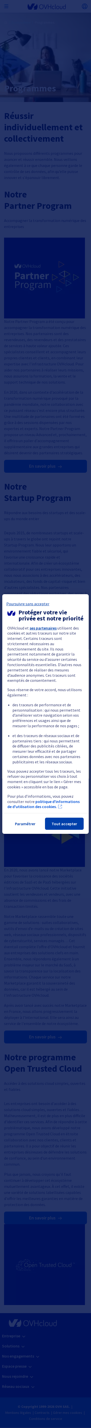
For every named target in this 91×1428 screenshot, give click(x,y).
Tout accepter (64, 823)
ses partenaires (43, 628)
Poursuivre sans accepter (27, 603)
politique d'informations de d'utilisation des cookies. (43, 804)
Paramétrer (25, 823)
